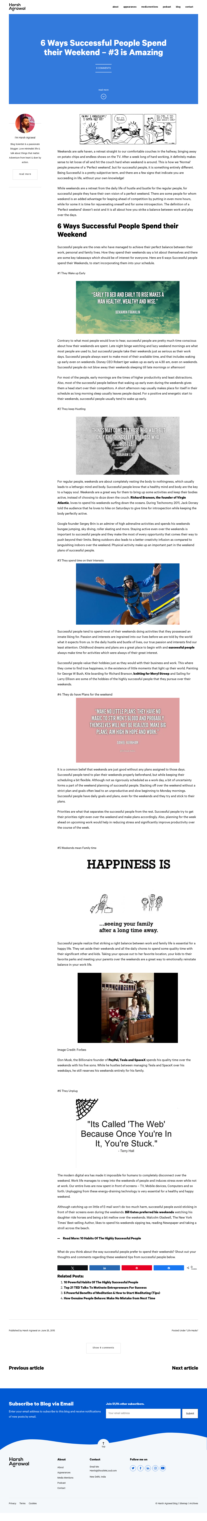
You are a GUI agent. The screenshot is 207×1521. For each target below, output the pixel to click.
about (116, 7)
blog (178, 7)
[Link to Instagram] (155, 1468)
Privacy (12, 1504)
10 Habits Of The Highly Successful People (110, 1239)
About (60, 1468)
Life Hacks (192, 1331)
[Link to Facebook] (140, 1468)
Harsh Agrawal (17, 7)
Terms (22, 1504)
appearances (129, 7)
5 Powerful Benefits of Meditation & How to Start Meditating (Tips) (112, 1293)
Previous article (26, 1369)
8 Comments (103, 68)
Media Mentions (65, 1478)
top (103, 1447)
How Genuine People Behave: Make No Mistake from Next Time (109, 1299)
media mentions (149, 7)
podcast (167, 7)
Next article (185, 1369)
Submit (190, 1413)
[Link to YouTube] (163, 1468)
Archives (193, 1504)
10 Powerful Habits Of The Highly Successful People (101, 1283)
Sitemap (183, 1504)
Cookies (33, 1504)
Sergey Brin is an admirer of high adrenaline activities (117, 524)
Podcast (61, 1483)
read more (25, 174)
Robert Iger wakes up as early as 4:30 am (142, 362)
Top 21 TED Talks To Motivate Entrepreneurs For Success (105, 1288)
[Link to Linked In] (148, 1468)
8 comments (103, 1348)
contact (189, 7)
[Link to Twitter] (133, 1468)
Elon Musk (64, 1060)
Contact (61, 1488)
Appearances (64, 1473)
